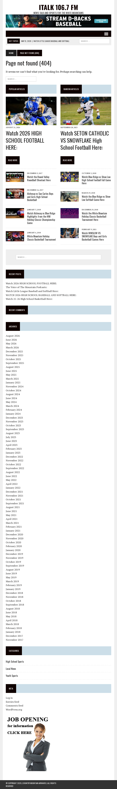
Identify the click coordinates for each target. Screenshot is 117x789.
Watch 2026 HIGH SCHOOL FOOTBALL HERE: (25, 140)
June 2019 (11, 573)
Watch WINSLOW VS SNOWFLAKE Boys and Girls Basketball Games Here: (94, 236)
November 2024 (14, 386)
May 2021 (11, 515)
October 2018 (13, 600)
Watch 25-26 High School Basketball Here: (29, 299)
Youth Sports (12, 676)
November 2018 (14, 597)
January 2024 (13, 413)
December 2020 (14, 534)
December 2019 (14, 554)
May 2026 (11, 343)
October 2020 (13, 542)
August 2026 (13, 335)
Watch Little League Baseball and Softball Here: (32, 291)
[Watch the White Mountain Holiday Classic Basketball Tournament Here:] (69, 216)
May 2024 (11, 402)
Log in (9, 697)
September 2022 (15, 468)
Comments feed (14, 705)
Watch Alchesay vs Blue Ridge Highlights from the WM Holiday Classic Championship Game (41, 218)
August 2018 (13, 608)
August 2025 (13, 367)
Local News (11, 669)
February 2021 (14, 526)
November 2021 (14, 495)
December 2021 (14, 491)
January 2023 (13, 452)
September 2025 (15, 363)
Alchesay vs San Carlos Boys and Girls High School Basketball (40, 197)
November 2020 (14, 538)
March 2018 (12, 624)
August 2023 (13, 433)
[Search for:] (21, 78)
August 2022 (13, 472)
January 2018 (13, 632)
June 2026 (11, 339)
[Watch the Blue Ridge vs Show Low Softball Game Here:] (69, 199)
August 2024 (13, 394)
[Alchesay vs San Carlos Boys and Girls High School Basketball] (15, 196)
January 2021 (13, 530)
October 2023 (13, 425)
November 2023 (14, 421)
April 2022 (12, 484)
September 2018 (15, 604)
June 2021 (11, 511)
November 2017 (14, 639)
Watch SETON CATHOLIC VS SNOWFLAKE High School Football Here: (84, 140)
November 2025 (14, 355)
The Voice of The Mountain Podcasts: (26, 287)
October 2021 (13, 499)
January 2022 (13, 487)
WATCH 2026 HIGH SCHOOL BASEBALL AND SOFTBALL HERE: (41, 295)
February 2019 (14, 585)
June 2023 (11, 441)
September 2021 (15, 503)
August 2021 (13, 507)
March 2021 (12, 523)
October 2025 (13, 359)
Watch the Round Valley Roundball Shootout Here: (39, 178)
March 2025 (12, 378)
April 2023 (12, 445)
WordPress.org (14, 709)
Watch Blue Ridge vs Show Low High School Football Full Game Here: (96, 180)
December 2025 (14, 351)
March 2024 (12, 406)
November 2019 (14, 558)
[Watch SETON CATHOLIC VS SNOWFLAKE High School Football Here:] (85, 123)
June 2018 (11, 612)
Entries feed (12, 701)
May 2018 (11, 616)
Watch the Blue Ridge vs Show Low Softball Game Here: (96, 198)
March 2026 (12, 347)
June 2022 (11, 476)
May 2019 (11, 577)
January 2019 (13, 589)
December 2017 (14, 636)
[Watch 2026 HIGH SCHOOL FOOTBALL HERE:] (31, 123)
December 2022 (14, 456)
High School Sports (15, 661)
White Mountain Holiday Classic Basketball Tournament (41, 237)
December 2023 (14, 417)
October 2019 (13, 562)
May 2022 (11, 480)
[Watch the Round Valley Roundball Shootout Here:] (15, 179)
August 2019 (13, 569)
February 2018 (14, 628)
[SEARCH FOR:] (94, 40)
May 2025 (11, 374)
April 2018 (12, 620)
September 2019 (15, 565)
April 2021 (12, 519)
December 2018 (14, 593)
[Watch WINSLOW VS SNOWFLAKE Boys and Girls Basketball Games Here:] (69, 236)
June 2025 (11, 371)
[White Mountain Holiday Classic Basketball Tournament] (15, 239)
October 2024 (13, 390)
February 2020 (14, 546)
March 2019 (12, 581)
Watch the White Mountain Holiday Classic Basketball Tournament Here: (94, 216)
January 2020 (13, 550)
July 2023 (11, 437)
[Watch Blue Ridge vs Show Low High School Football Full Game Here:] (69, 179)
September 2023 (15, 429)
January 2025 (13, 382)
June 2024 (11, 398)
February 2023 (14, 448)
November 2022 (14, 460)
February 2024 (14, 409)
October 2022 (13, 464)
